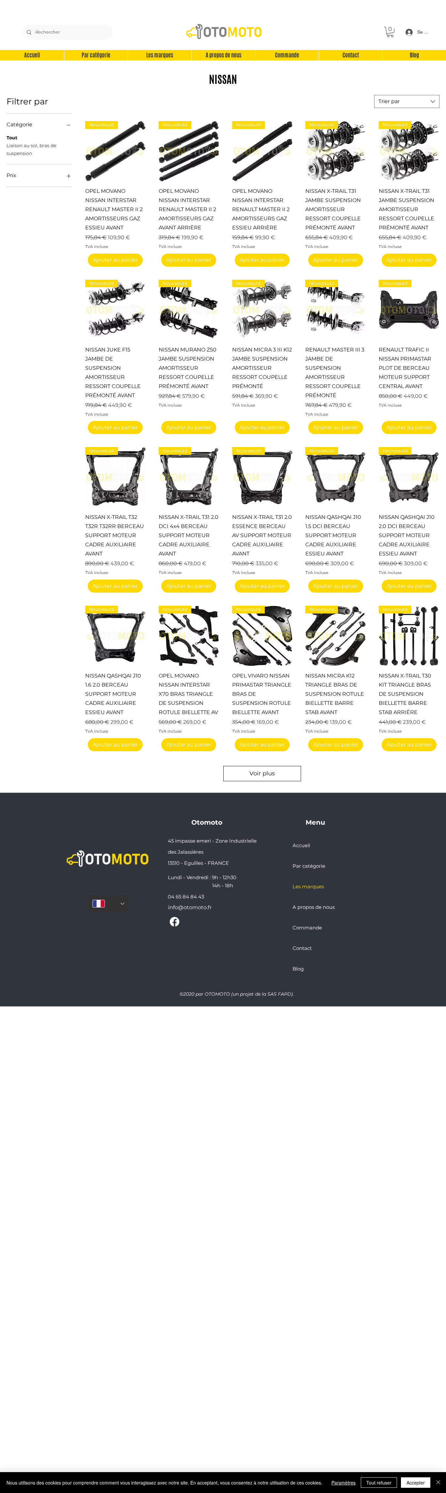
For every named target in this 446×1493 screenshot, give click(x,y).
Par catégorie (309, 866)
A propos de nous (314, 907)
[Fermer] (438, 1482)
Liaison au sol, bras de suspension (31, 149)
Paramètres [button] (343, 1482)
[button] (390, 32)
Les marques (308, 886)
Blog (298, 969)
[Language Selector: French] (108, 903)
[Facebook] (174, 921)
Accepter (415, 1482)
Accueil (301, 845)
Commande (307, 928)
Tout (12, 138)
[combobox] (406, 101)
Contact (302, 948)
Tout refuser (378, 1482)
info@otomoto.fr (190, 907)
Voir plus (262, 773)
